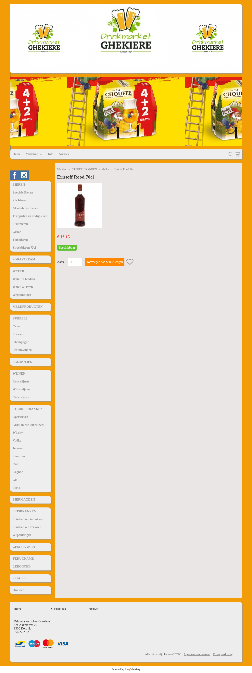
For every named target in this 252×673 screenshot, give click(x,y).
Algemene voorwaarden (197, 654)
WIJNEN (19, 373)
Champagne (21, 342)
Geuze (17, 231)
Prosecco (18, 334)
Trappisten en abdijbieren (30, 216)
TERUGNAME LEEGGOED (23, 562)
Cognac (18, 472)
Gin (15, 479)
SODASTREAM (24, 259)
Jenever (18, 448)
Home (16, 154)
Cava (16, 326)
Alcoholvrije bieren (25, 208)
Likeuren (19, 456)
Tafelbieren (20, 239)
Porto (16, 487)
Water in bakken (24, 279)
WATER (18, 271)
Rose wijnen (21, 381)
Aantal (61, 262)
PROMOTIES (22, 361)
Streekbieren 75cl (24, 247)
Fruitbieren (20, 224)
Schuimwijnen (22, 350)
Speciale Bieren (23, 192)
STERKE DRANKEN (28, 409)
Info (50, 154)
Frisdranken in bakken (28, 519)
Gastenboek (58, 608)
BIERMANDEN (24, 499)
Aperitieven (20, 416)
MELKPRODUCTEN (28, 306)
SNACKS (19, 578)
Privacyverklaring (223, 654)
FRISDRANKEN (24, 511)
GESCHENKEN (24, 546)
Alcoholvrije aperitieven (28, 424)
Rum (16, 464)
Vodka (17, 440)
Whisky (18, 432)
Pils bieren (20, 200)
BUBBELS (20, 318)
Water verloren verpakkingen (23, 290)
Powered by (126, 669)
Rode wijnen (21, 397)
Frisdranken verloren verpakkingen (27, 531)
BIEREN (19, 184)
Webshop (32, 154)
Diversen (18, 590)
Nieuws (64, 154)
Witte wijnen (21, 389)
